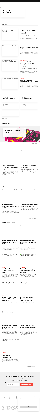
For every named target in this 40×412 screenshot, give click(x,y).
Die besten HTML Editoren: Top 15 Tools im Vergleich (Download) (9, 327)
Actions (10, 397)
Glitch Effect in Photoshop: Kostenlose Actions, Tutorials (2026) (10, 242)
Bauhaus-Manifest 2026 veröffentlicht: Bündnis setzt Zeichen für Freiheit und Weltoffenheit (27, 64)
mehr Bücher (34, 143)
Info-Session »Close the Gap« (9, 98)
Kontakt (34, 4)
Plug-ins (10, 400)
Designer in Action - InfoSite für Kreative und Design (7, 4)
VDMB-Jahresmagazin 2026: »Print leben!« (29, 48)
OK (28, 406)
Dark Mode (36, 4)
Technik (3, 400)
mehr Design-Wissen (33, 218)
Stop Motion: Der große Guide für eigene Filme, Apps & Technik (10, 270)
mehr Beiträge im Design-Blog (31, 182)
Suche (38, 4)
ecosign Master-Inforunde (27, 98)
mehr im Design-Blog (31, 366)
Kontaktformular (18, 396)
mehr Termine (4, 118)
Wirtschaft (3, 401)
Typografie (4, 352)
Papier (21, 45)
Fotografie (4, 267)
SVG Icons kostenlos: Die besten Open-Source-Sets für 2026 (28, 242)
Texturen (10, 399)
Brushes (10, 398)
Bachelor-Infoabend (7, 105)
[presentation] (36, 20)
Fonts (10, 396)
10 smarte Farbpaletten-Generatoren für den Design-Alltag (29, 81)
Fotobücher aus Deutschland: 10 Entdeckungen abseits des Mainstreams (28, 32)
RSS (33, 4)
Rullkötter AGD (32, 396)
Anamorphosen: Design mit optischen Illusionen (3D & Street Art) (28, 270)
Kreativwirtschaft (23, 60)
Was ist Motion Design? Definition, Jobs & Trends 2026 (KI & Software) (27, 299)
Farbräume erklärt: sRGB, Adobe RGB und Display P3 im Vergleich (10, 206)
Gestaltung (22, 78)
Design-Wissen (5, 295)
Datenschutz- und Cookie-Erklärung (29, 399)
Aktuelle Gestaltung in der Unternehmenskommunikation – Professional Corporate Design (28, 107)
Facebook (29, 4)
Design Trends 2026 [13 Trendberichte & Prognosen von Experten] (28, 327)
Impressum (33, 404)
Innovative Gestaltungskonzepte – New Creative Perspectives (10, 113)
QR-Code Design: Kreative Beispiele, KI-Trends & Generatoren (9, 299)
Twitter (25, 396)
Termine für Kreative (6, 93)
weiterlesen (22, 41)
